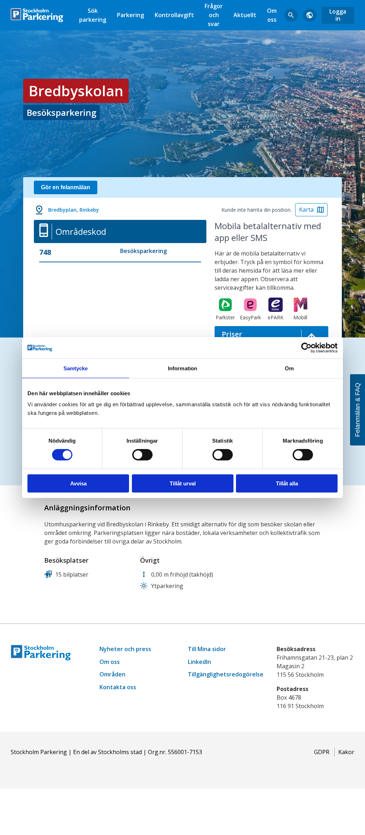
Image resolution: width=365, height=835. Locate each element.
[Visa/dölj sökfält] (291, 15)
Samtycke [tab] (75, 368)
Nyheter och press (125, 649)
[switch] (142, 454)
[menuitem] (93, 15)
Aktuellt (244, 15)
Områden (112, 674)
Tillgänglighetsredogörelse (225, 674)
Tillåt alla (287, 483)
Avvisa (78, 483)
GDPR (321, 752)
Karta (306, 209)
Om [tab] (289, 368)
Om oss (272, 15)
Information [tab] (182, 368)
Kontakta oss (117, 687)
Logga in (337, 14)
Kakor (346, 752)
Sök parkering (92, 15)
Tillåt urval (183, 483)
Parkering (130, 15)
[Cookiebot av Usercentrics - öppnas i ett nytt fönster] (306, 347)
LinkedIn (199, 662)
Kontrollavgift (174, 15)
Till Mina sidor (207, 649)
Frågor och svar (214, 15)
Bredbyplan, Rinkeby (73, 209)
